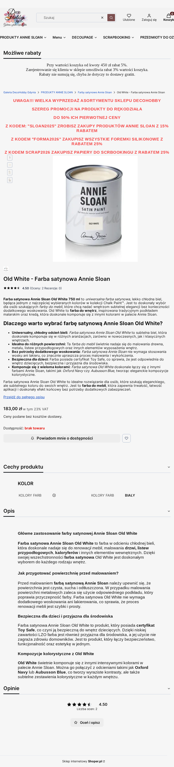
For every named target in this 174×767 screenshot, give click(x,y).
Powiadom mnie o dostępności (65, 438)
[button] (111, 17)
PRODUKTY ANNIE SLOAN (57, 92)
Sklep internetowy (82, 761)
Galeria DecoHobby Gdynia (19, 92)
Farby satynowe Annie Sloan (95, 92)
